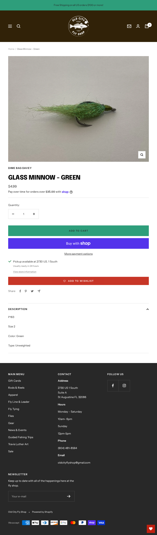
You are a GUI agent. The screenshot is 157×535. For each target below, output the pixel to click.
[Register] (69, 496)
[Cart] (147, 26)
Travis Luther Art (18, 444)
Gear (11, 423)
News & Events (17, 430)
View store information (24, 271)
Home (11, 49)
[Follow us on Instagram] (124, 385)
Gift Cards (14, 380)
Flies (11, 415)
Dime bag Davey (20, 168)
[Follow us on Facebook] (113, 385)
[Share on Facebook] (20, 291)
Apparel (13, 394)
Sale (10, 451)
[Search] (18, 26)
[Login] (138, 26)
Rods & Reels (16, 387)
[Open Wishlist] (151, 529)
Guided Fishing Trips (20, 437)
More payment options (78, 253)
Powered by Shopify (42, 511)
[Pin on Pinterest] (26, 291)
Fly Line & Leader (18, 401)
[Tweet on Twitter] (32, 291)
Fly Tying (13, 409)
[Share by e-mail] (39, 291)
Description (17, 309)
